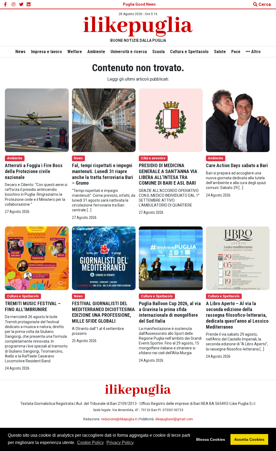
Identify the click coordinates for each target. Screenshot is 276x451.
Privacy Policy (120, 442)
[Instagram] (14, 4)
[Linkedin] (29, 4)
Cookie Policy (90, 442)
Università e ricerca (129, 51)
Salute (220, 51)
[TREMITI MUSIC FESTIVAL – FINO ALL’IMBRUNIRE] (37, 257)
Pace (235, 51)
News (20, 51)
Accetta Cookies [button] (249, 439)
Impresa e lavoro (46, 51)
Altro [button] (255, 51)
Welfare (74, 51)
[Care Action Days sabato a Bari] (238, 119)
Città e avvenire (153, 158)
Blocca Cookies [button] (210, 439)
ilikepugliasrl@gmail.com (174, 419)
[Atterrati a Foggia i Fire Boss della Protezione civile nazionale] (37, 119)
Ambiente (96, 51)
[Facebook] (6, 4)
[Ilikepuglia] (138, 26)
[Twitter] (21, 4)
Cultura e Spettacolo (189, 51)
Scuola (158, 51)
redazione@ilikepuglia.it (119, 419)
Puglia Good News (139, 4)
